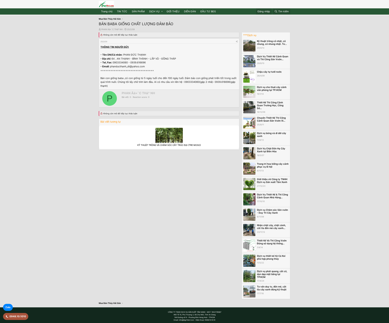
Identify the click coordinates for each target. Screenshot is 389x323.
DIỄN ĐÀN (190, 11)
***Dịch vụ (249, 35)
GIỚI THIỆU (173, 11)
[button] (162, 11)
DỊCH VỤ (154, 11)
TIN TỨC (122, 11)
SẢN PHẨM (138, 11)
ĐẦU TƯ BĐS (208, 11)
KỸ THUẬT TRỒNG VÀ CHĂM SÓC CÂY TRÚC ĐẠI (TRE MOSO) (169, 145)
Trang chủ (106, 11)
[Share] (237, 41)
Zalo (7, 307)
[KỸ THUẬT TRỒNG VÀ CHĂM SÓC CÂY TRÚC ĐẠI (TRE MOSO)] (169, 135)
